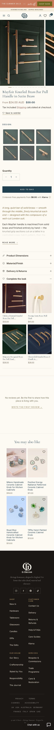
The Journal (15, 685)
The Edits (14, 645)
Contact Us (33, 606)
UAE (38, 712)
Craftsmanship (16, 664)
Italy (25, 712)
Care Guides (34, 636)
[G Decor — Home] (24, 15)
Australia (26, 707)
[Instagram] (16, 591)
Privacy (19, 699)
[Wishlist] (45, 15)
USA (17, 707)
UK (12, 707)
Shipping (21, 107)
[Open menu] (4, 16)
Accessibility (32, 703)
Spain (32, 712)
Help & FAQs (34, 630)
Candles (13, 631)
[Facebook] (23, 591)
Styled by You (16, 671)
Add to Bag (27, 189)
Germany (38, 707)
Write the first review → (27, 407)
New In (13, 604)
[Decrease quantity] (5, 177)
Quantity (7, 170)
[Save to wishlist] (23, 451)
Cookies (15, 703)
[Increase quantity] (17, 177)
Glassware (15, 624)
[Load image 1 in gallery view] (22, 53)
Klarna (31, 643)
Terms (32, 699)
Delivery (32, 612)
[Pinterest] (30, 591)
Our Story (14, 658)
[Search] (9, 16)
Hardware (14, 611)
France (17, 712)
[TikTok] (38, 591)
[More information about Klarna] (50, 197)
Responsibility (16, 678)
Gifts (12, 638)
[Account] (40, 16)
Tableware (14, 617)
